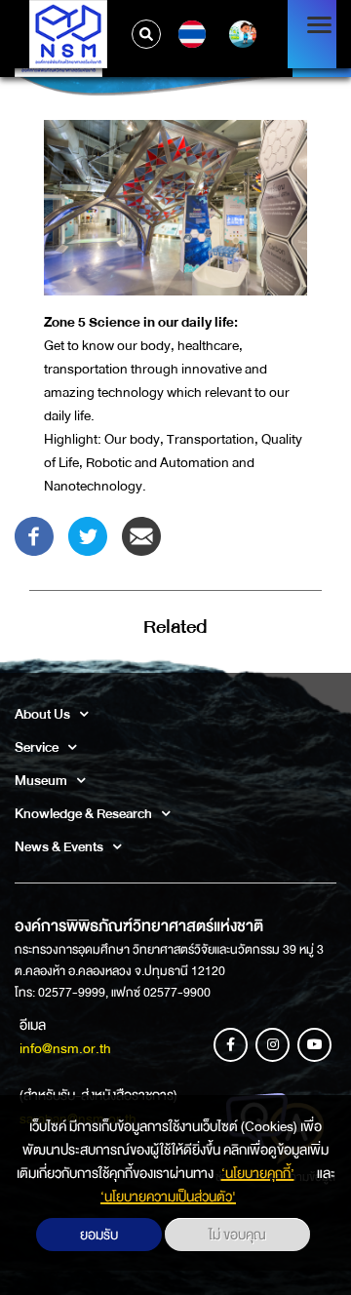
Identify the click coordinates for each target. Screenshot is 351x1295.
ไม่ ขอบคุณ (237, 1234)
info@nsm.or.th (65, 1048)
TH (190, 34)
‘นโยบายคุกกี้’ (257, 1173)
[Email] (141, 535)
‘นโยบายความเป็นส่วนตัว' (168, 1196)
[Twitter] (87, 535)
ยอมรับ (99, 1234)
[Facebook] (34, 535)
